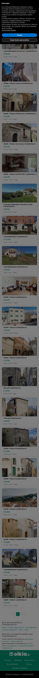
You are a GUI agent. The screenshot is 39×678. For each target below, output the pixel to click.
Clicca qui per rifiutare (9, 30)
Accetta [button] (19, 35)
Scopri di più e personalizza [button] (19, 40)
